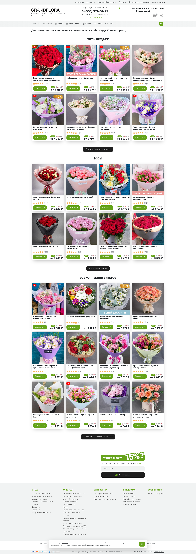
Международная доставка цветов (74, 519)
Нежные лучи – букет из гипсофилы (110, 128)
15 (145, 322)
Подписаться (125, 475)
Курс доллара (69, 504)
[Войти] (161, 16)
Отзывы (35, 504)
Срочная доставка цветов (74, 534)
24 (145, 133)
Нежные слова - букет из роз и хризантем (80, 416)
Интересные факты (156, 494)
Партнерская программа (105, 499)
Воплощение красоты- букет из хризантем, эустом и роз (114, 367)
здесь (138, 463)
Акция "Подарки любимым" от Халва (74, 530)
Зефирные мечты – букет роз (79, 78)
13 (112, 203)
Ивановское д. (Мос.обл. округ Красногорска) (150, 10)
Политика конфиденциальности (41, 511)
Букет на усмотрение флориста (80, 317)
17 (79, 133)
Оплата (122, 2)
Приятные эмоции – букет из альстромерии (145, 367)
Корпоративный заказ (103, 494)
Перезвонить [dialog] (128, 494)
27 (112, 84)
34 (45, 203)
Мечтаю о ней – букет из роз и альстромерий (113, 79)
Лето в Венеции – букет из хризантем (45, 128)
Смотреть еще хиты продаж (98, 149)
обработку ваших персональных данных (96, 545)
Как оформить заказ (132, 499)
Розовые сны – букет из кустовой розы (143, 198)
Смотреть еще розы (98, 268)
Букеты (49, 24)
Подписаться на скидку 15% (74, 526)
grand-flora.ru (158, 552)
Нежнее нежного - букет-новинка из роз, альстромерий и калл (147, 79)
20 (45, 322)
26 (145, 84)
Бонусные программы (72, 523)
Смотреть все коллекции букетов (98, 437)
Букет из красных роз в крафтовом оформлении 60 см (46, 79)
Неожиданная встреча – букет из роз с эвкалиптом (115, 198)
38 (79, 371)
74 (45, 84)
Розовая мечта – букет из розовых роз (77, 248)
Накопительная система (73, 510)
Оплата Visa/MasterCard (74, 494)
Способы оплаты (70, 499)
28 (79, 323)
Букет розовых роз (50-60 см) (79, 197)
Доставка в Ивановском (139, 2)
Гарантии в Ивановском (42, 502)
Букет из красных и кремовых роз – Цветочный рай (79, 367)
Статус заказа (158, 2)
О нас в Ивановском (41, 494)
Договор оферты (39, 499)
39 (79, 203)
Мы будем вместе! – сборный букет (46, 416)
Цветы (60, 24)
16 (145, 371)
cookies (65, 543)
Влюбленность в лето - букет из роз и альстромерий (80, 128)
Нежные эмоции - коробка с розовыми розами (145, 416)
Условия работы (101, 496)
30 (45, 133)
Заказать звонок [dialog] (95, 17)
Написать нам (129, 496)
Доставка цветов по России (71, 514)
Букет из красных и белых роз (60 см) (46, 198)
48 (112, 133)
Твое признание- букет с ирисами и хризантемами (144, 128)
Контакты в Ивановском (85, 2)
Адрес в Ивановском (107, 2)
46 (79, 84)
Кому (99, 24)
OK (142, 544)
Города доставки (70, 502)
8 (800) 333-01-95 (95, 11)
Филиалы (36, 507)
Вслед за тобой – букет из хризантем (111, 318)
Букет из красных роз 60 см (45, 246)
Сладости (43, 544)
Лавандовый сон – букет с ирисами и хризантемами (45, 367)
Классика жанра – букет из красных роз (145, 248)
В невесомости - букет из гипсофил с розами (44, 318)
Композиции (74, 24)
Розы (37, 24)
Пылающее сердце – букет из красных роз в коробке (113, 248)
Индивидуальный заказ (72, 496)
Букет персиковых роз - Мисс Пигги (146, 318)
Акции (65, 507)
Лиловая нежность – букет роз (113, 415)
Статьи (110, 24)
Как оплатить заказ (131, 502)
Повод (88, 24)
